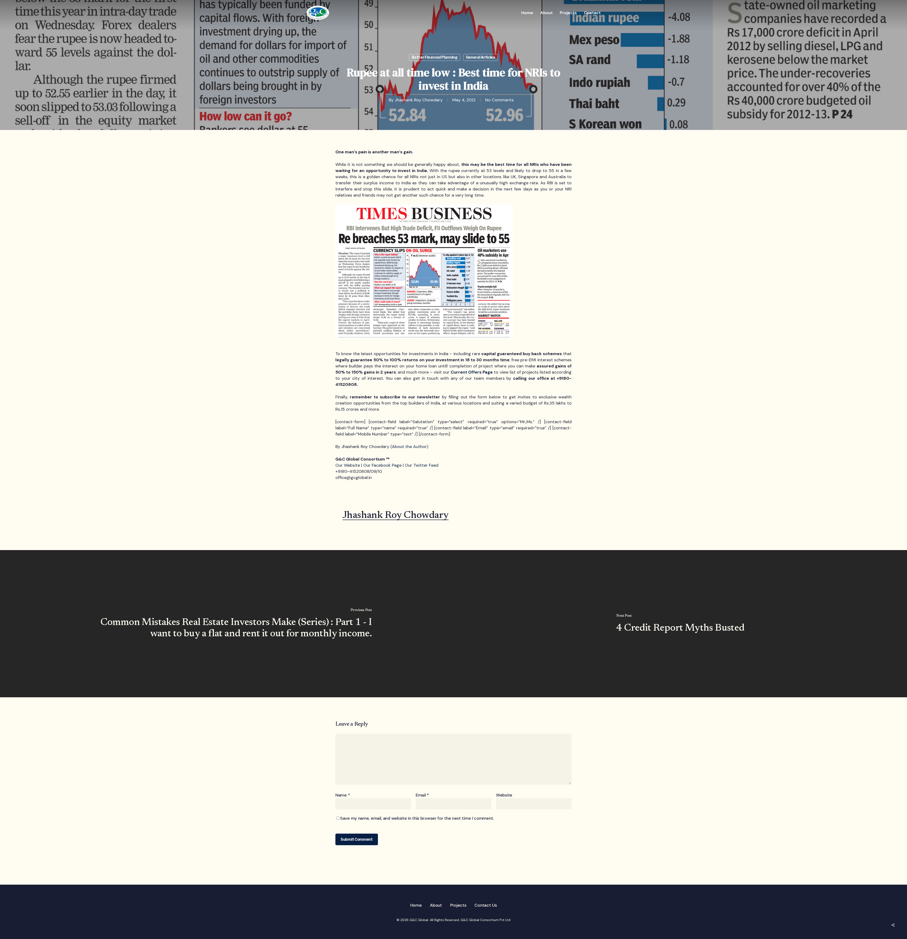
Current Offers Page (472, 372)
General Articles (480, 57)
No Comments (499, 100)
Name (342, 795)
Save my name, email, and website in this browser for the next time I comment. (417, 818)
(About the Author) (409, 446)
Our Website (347, 465)
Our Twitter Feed (421, 465)
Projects (458, 905)
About (436, 905)
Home (416, 905)
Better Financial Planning (435, 57)
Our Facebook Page (382, 465)
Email (422, 795)
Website (504, 795)
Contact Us (486, 905)
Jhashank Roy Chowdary (419, 100)
